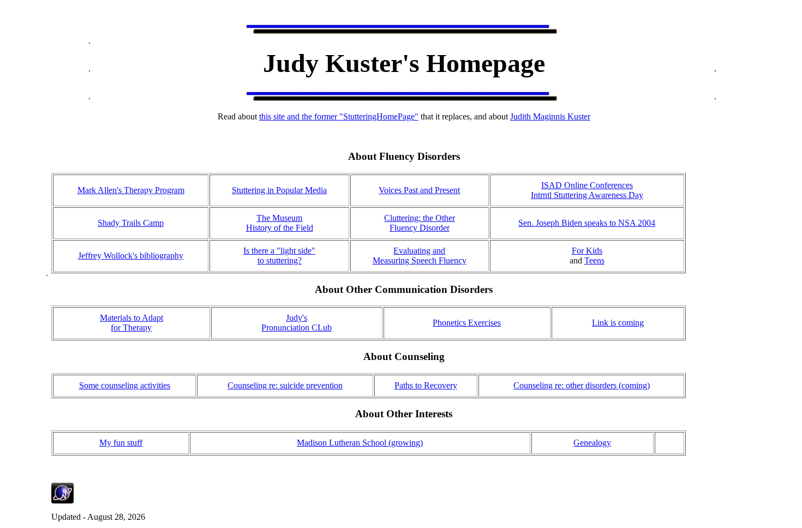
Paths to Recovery (425, 385)
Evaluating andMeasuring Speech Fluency (419, 255)
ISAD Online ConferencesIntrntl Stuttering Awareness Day (587, 190)
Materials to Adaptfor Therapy (131, 322)
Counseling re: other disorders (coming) (581, 385)
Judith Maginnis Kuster (550, 116)
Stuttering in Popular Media (279, 190)
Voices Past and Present (419, 190)
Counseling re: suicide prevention (285, 385)
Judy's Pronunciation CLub (296, 322)
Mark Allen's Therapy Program (130, 190)
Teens (594, 260)
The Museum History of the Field (279, 222)
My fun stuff (120, 442)
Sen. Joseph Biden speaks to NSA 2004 (586, 222)
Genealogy (592, 442)
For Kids (587, 250)
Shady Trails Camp (131, 222)
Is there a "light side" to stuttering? (279, 255)
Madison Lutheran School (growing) (360, 442)
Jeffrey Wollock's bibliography (130, 255)
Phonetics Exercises (467, 322)
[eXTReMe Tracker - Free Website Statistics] (62, 500)
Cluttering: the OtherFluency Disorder (419, 222)
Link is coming (618, 322)
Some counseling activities (124, 385)
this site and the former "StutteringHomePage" (338, 116)
